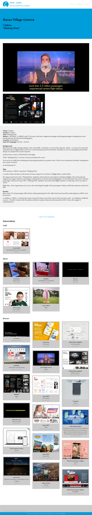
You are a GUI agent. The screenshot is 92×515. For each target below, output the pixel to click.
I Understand (62, 513)
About (72, 4)
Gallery (86, 4)
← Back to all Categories (46, 217)
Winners (79, 4)
